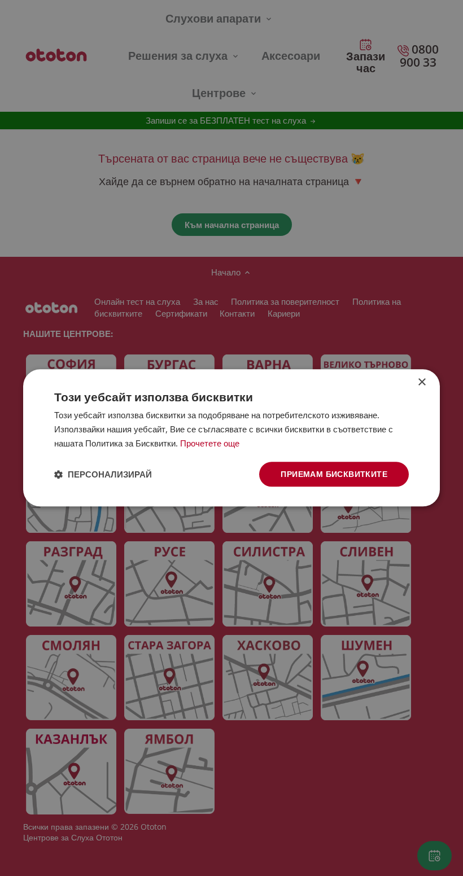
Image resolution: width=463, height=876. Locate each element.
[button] (103, 474)
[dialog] (231, 437)
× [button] (421, 382)
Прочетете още (209, 443)
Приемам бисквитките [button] (334, 473)
